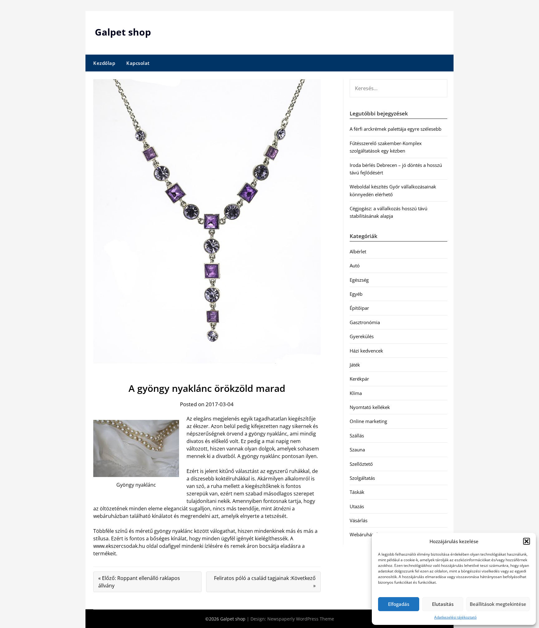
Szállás (357, 435)
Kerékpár (359, 379)
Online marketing (368, 421)
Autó (355, 265)
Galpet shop (123, 32)
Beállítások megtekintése (498, 604)
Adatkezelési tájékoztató (455, 617)
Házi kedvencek (366, 351)
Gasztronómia (365, 322)
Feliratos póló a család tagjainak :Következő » (265, 582)
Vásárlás (358, 520)
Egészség (359, 280)
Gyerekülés (362, 336)
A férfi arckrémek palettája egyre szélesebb (395, 129)
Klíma (356, 393)
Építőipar (359, 308)
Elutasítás (443, 604)
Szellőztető (361, 464)
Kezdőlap (104, 63)
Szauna (357, 449)
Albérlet (358, 251)
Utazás (357, 506)
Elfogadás (398, 604)
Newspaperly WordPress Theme (300, 619)
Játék (355, 365)
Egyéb (356, 294)
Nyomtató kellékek (370, 407)
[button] (526, 541)
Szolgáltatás (362, 478)
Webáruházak (364, 534)
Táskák (357, 492)
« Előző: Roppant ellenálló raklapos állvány (139, 582)
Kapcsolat (138, 63)
